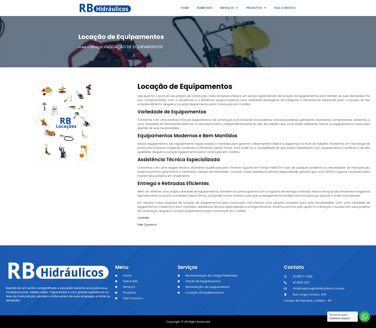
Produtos (254, 8)
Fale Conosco (285, 8)
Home (185, 8)
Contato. (143, 218)
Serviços (227, 8)
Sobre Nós (204, 8)
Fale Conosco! (147, 225)
